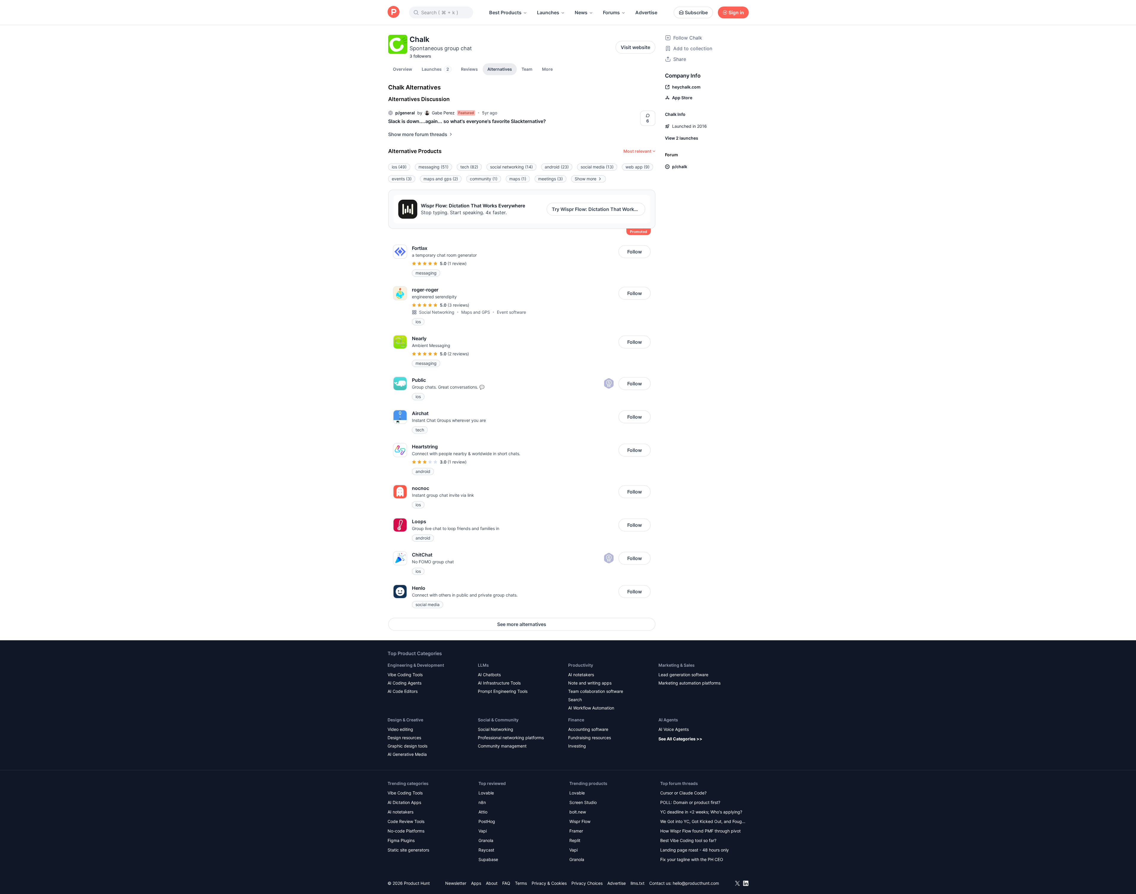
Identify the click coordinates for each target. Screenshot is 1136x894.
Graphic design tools (407, 745)
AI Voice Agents (673, 729)
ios (399, 166)
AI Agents (668, 719)
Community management (502, 745)
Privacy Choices (587, 883)
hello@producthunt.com (696, 883)
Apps (476, 883)
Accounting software (588, 729)
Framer (576, 830)
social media (597, 166)
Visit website (635, 47)
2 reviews (458, 353)
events (402, 178)
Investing (577, 745)
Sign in (736, 12)
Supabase (488, 859)
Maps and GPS (475, 312)
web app (637, 166)
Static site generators (408, 849)
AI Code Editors (403, 691)
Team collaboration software (595, 691)
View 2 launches (681, 138)
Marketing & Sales (676, 665)
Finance (576, 719)
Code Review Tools (406, 821)
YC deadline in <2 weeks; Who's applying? (701, 811)
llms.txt (637, 883)
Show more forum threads (417, 134)
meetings (550, 178)
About (491, 883)
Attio (482, 811)
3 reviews (458, 305)
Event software (511, 312)
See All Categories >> (680, 738)
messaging (433, 166)
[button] (547, 69)
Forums (611, 12)
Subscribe (696, 12)
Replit (574, 840)
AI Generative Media (407, 754)
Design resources (404, 737)
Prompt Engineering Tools (502, 691)
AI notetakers (581, 674)
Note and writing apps (590, 682)
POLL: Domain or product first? (690, 802)
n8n (482, 802)
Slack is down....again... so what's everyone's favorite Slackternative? (467, 121)
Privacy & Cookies (549, 883)
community (483, 178)
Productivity (580, 665)
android (557, 166)
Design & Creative (405, 719)
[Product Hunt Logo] (393, 12)
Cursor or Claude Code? (683, 792)
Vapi (482, 830)
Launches (548, 12)
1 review (457, 263)
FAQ (506, 883)
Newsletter (455, 883)
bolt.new (577, 811)
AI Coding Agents (404, 682)
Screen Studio (583, 802)
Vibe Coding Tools (405, 674)
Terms (521, 883)
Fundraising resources (589, 737)
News (581, 12)
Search (575, 699)
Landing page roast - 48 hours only (694, 849)
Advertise (646, 12)
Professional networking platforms (511, 737)
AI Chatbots (489, 674)
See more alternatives (521, 624)
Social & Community (498, 719)
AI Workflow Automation (591, 707)
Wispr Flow (579, 821)
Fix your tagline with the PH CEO (691, 859)
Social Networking (436, 312)
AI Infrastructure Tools (499, 682)
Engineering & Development (416, 665)
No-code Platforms (406, 830)
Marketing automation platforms (689, 682)
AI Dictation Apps (404, 802)
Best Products (505, 12)
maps (517, 178)
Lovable (486, 792)
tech (469, 166)
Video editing (400, 729)
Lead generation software (683, 674)
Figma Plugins (401, 840)
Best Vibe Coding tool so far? (688, 840)
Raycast (486, 849)
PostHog (486, 821)
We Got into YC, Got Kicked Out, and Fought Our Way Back (703, 822)
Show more (585, 178)
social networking (511, 166)
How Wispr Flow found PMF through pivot (700, 830)
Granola (485, 840)
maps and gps (441, 178)
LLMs (483, 665)
